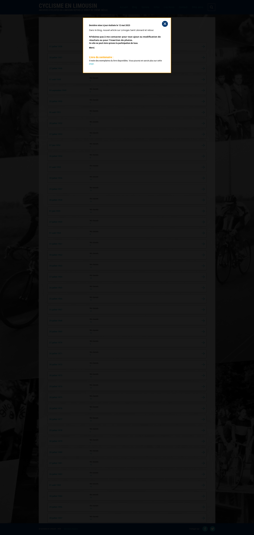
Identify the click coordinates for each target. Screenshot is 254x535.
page (91, 64)
